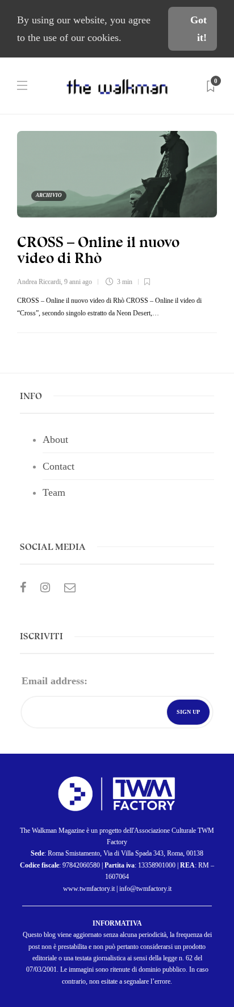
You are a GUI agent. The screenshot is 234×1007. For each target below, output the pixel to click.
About (55, 439)
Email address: (54, 681)
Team (54, 492)
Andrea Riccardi (39, 282)
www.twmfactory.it (89, 889)
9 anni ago (78, 282)
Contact (58, 466)
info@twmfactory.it (145, 889)
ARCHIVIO (49, 195)
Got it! (198, 28)
